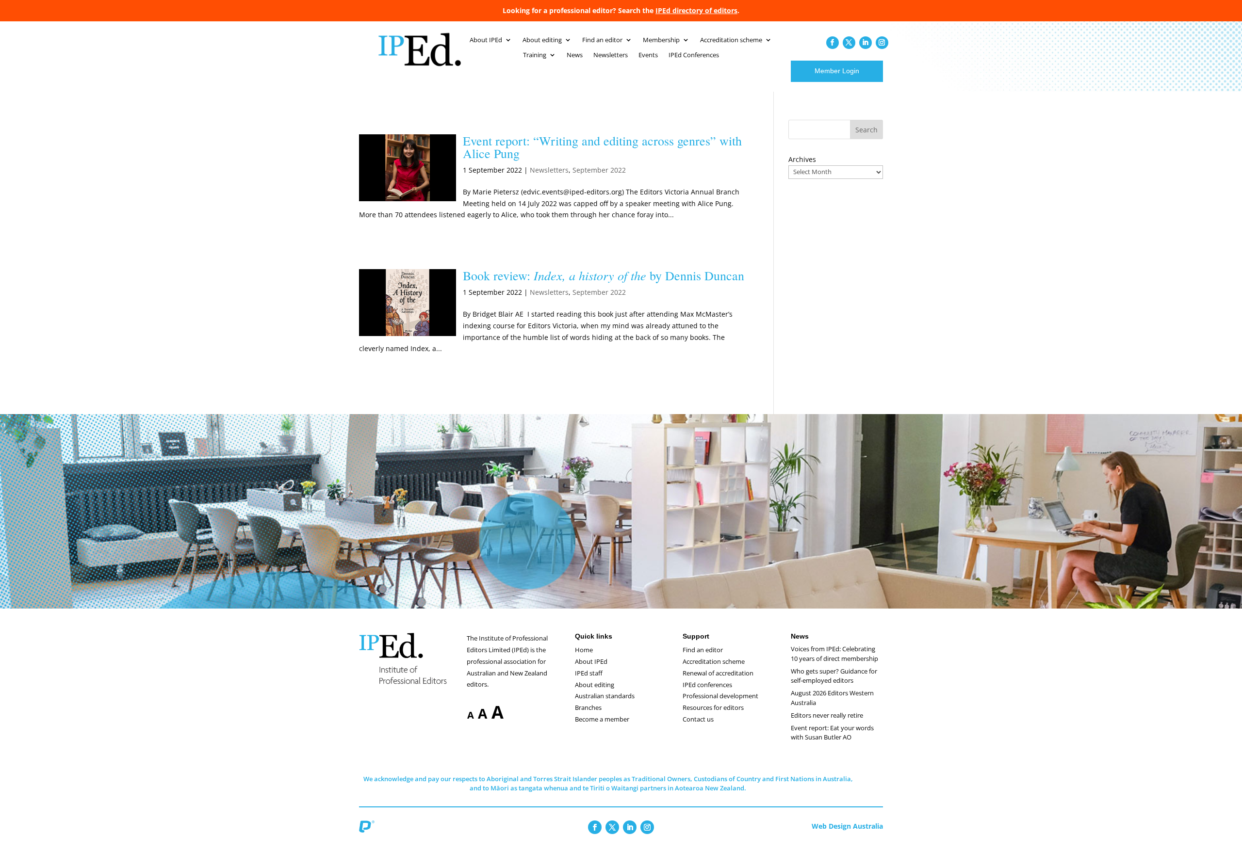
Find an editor (602, 40)
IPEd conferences (707, 684)
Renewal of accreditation (718, 673)
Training (534, 55)
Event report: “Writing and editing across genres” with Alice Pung (602, 146)
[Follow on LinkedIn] (865, 42)
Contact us (698, 719)
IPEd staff (589, 673)
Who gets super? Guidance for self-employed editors (834, 676)
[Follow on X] (849, 42)
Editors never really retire (827, 715)
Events (648, 55)
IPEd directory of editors (696, 10)
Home (584, 649)
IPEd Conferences (694, 55)
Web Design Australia (847, 826)
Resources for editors (713, 707)
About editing (542, 40)
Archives (802, 159)
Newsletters (610, 55)
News (575, 55)
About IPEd (486, 40)
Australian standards (605, 695)
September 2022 (599, 170)
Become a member (602, 719)
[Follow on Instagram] (882, 42)
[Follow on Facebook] (832, 42)
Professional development (720, 695)
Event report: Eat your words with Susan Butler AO (832, 732)
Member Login (837, 71)
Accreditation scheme (731, 40)
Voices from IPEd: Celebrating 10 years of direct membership (834, 653)
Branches (588, 707)
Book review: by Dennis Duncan (603, 275)
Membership (661, 40)
